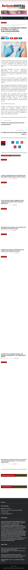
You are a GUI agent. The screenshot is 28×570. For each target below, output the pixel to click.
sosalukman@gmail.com (7, 514)
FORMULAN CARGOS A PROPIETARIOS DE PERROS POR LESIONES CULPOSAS (12, 250)
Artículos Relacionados (5, 155)
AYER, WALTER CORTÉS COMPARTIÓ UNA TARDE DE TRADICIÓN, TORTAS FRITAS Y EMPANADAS (12, 202)
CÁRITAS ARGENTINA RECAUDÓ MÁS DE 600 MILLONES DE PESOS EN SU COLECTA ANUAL (13, 176)
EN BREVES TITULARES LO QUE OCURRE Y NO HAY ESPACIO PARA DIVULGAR (13, 228)
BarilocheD (8, 33)
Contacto (15, 566)
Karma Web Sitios (22, 568)
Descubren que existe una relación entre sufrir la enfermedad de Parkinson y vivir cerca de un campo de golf (14, 461)
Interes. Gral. (3, 22)
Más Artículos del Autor (15, 155)
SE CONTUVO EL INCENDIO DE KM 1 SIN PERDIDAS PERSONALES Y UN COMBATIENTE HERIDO (13, 355)
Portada (12, 566)
